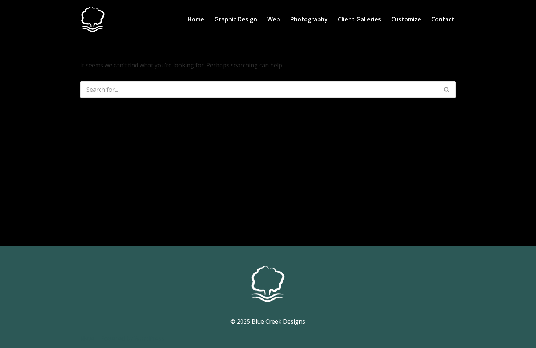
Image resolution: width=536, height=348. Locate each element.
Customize (406, 19)
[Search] (447, 89)
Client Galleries (359, 19)
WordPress (149, 339)
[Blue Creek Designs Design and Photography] (93, 19)
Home (195, 19)
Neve (87, 339)
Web (273, 19)
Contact (442, 19)
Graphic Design (235, 19)
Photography (309, 19)
